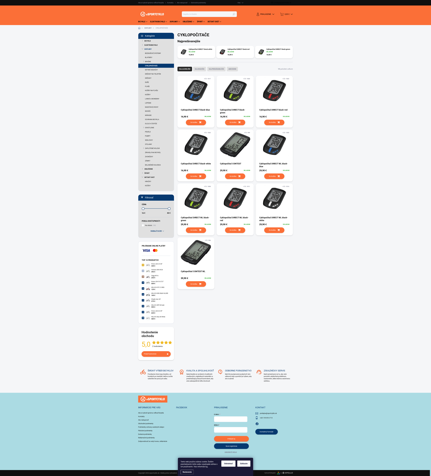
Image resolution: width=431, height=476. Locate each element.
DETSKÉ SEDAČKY (151, 70)
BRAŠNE (148, 61)
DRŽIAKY (148, 78)
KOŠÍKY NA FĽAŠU (151, 90)
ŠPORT (147, 173)
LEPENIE (148, 103)
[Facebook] (257, 423)
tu (207, 467)
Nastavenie (187, 472)
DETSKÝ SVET (149, 177)
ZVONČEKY (149, 157)
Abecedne (232, 69)
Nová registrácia (231, 446)
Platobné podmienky (145, 431)
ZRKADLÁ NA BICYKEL (153, 152)
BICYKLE (147, 41)
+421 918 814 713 (266, 418)
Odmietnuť (228, 464)
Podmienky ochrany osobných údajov (151, 427)
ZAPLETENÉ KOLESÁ (152, 148)
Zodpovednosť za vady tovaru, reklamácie (152, 441)
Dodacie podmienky (145, 434)
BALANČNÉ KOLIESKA (153, 165)
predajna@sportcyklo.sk (268, 413)
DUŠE (147, 82)
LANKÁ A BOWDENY (152, 99)
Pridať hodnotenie (150, 354)
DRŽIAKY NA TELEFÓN (153, 74)
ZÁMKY (147, 161)
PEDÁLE (148, 132)
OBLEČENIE (148, 169)
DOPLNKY (148, 49)
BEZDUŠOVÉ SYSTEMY (153, 53)
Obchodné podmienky (198, 3)
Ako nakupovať (182, 3)
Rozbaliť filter (156, 231)
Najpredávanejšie (216, 69)
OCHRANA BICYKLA (152, 119)
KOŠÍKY (147, 94)
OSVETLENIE (149, 128)
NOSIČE (148, 111)
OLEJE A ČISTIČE (151, 123)
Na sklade (150, 225)
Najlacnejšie (184, 69)
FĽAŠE (147, 86)
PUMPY (147, 136)
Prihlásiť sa (231, 439)
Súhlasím (244, 464)
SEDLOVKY (149, 140)
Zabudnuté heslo (231, 452)
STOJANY (148, 144)
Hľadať (233, 14)
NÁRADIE (148, 115)
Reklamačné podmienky (146, 438)
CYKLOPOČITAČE (151, 66)
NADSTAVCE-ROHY (151, 107)
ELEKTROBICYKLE (151, 45)
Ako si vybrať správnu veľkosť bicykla (151, 3)
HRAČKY (148, 181)
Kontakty (170, 3)
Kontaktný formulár (266, 432)
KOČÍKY (148, 185)
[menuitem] (143, 21)
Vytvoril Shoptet (270, 473)
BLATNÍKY (148, 57)
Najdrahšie (199, 69)
